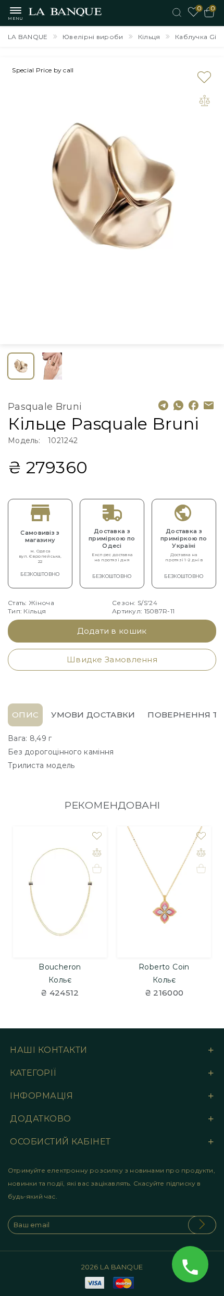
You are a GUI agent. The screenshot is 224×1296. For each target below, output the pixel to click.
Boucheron (60, 967)
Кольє (59, 980)
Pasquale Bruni (45, 406)
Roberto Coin (164, 967)
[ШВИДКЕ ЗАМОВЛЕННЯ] (97, 868)
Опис (25, 715)
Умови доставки (93, 715)
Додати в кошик (111, 631)
